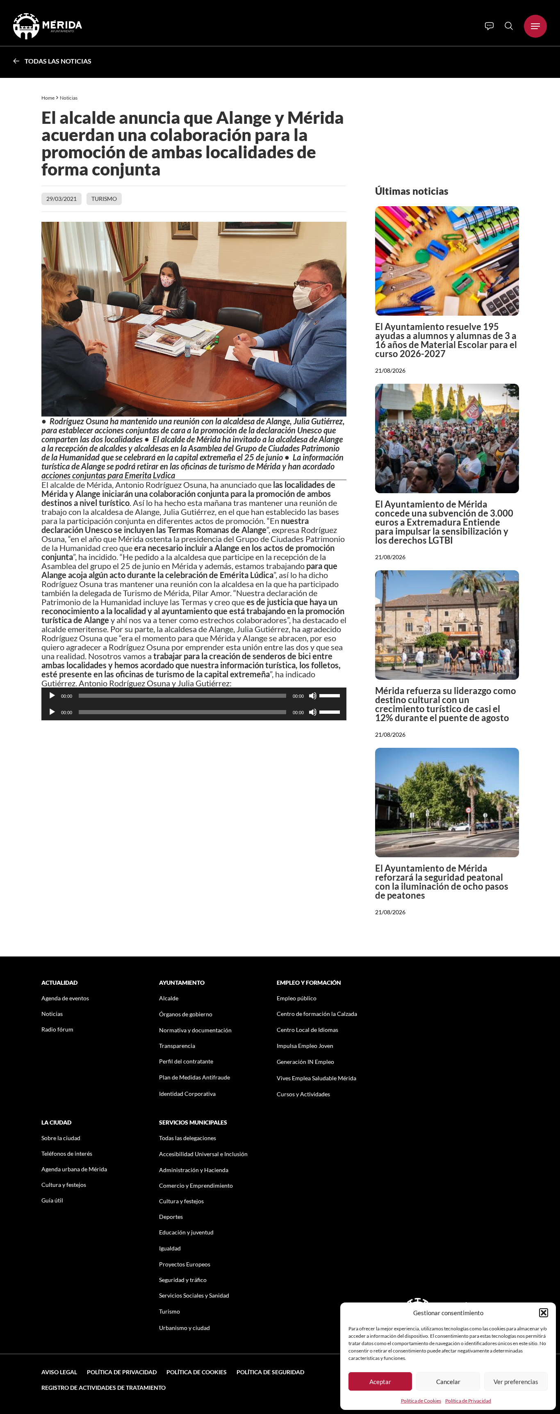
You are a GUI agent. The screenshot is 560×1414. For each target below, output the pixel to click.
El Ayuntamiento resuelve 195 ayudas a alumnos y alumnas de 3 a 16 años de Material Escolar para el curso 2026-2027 (446, 340)
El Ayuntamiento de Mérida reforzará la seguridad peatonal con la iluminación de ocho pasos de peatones (441, 882)
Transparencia (177, 1045)
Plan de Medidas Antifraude (194, 1077)
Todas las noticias (58, 61)
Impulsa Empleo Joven (305, 1045)
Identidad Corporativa (187, 1093)
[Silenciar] (313, 696)
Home (48, 98)
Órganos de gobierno (185, 1014)
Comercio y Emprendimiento (196, 1185)
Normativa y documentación (195, 1030)
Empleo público (296, 998)
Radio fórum (57, 1029)
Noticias (69, 98)
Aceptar (380, 1381)
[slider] (330, 695)
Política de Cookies (421, 1401)
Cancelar (448, 1381)
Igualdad (170, 1248)
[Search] (509, 26)
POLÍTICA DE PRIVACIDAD (122, 1371)
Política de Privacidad (468, 1401)
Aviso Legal (59, 1371)
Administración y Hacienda (193, 1169)
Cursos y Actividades (303, 1094)
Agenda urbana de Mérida (74, 1169)
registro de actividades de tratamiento (103, 1387)
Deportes (171, 1216)
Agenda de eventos (65, 998)
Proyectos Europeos (184, 1264)
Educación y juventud (186, 1232)
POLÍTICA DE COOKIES (196, 1371)
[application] (194, 696)
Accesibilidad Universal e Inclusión (203, 1153)
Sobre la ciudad (60, 1137)
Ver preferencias (516, 1381)
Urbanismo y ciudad (184, 1327)
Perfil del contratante (186, 1061)
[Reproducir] (52, 696)
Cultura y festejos (63, 1184)
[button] (544, 1313)
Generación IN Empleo (305, 1061)
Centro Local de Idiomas (307, 1029)
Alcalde (168, 998)
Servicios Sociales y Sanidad (194, 1295)
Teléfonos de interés (66, 1153)
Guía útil (52, 1200)
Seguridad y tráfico (183, 1279)
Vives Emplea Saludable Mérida (316, 1078)
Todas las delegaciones (187, 1137)
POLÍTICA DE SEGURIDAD (270, 1371)
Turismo (104, 198)
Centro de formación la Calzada (317, 1013)
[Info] (489, 26)
